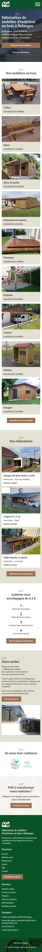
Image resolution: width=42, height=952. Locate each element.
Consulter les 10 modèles (13, 186)
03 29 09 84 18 (8, 926)
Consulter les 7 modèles (13, 149)
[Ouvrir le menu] (37, 4)
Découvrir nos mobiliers (21, 45)
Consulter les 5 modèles (13, 374)
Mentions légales (21, 943)
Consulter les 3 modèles (13, 224)
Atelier (4, 864)
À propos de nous (11, 699)
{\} (35, 947)
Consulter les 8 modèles (13, 299)
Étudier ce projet (10, 483)
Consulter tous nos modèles (21, 420)
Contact (5, 871)
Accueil (5, 854)
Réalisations (7, 861)
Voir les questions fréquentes (21, 641)
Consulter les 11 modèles (13, 261)
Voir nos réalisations (21, 52)
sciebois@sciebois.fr (10, 930)
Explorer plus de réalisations (21, 574)
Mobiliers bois (7, 857)
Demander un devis (21, 805)
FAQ (3, 868)
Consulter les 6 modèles (13, 336)
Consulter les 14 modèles (13, 111)
